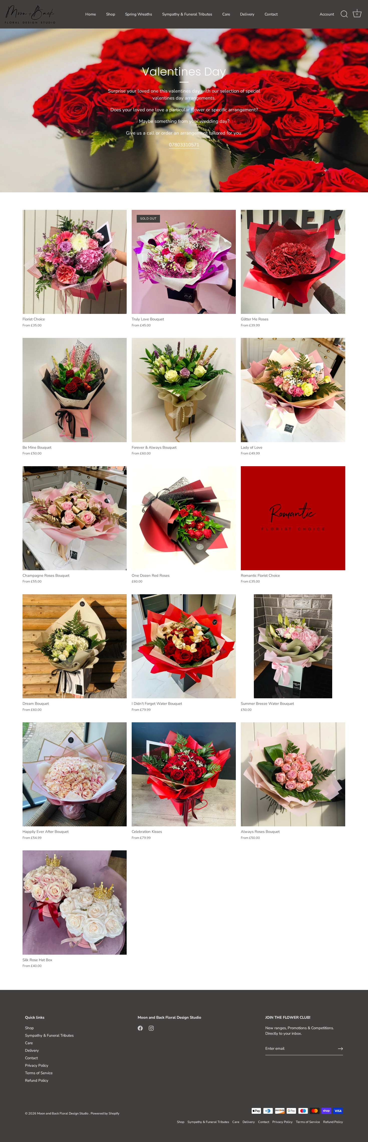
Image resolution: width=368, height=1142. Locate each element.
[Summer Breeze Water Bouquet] (293, 646)
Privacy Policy (36, 1065)
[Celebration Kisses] (184, 774)
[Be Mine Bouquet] (75, 390)
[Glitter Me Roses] (293, 262)
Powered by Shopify (105, 1113)
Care (226, 14)
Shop (110, 14)
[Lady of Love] (293, 390)
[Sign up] (340, 1048)
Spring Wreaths (138, 14)
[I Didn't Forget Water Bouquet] (184, 646)
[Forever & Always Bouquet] (184, 390)
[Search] (344, 14)
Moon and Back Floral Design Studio (63, 1113)
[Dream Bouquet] (75, 646)
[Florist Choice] (75, 262)
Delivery (247, 14)
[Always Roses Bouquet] (293, 774)
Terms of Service (39, 1072)
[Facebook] (140, 1027)
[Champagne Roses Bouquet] (75, 518)
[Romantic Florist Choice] (293, 518)
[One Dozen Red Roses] (184, 518)
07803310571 (184, 145)
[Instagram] (151, 1027)
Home (90, 14)
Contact (271, 14)
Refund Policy (36, 1080)
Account (327, 14)
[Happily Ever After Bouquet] (75, 774)
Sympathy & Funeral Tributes (187, 14)
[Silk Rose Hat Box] (75, 902)
